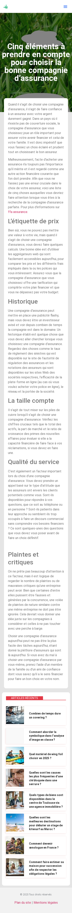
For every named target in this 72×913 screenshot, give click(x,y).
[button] (65, 7)
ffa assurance (17, 212)
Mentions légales (46, 902)
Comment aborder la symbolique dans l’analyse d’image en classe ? (46, 735)
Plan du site (22, 902)
